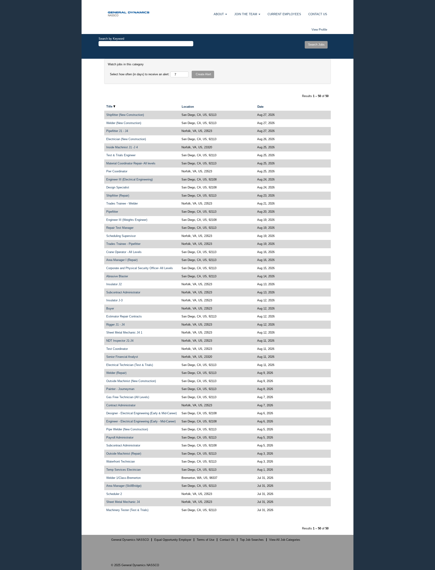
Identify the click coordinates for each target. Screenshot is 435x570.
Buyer (110, 308)
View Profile (319, 29)
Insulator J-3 (114, 300)
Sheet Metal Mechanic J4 (123, 502)
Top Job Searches (252, 539)
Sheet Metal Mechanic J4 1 (124, 332)
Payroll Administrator (119, 437)
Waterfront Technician (120, 461)
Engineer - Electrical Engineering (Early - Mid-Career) (141, 421)
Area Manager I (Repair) (122, 260)
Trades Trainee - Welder (122, 203)
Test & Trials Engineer (120, 155)
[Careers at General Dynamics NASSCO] (129, 14)
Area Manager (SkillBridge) (123, 485)
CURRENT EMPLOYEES (284, 14)
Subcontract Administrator (123, 292)
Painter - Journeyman (120, 389)
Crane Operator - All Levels (124, 252)
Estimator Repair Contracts (124, 316)
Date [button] (260, 106)
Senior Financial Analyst (122, 356)
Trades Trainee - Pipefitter (123, 244)
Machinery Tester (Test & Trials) (127, 510)
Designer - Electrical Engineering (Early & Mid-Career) (141, 413)
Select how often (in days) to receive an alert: (139, 74)
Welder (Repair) (116, 373)
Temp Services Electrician (123, 469)
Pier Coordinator (116, 171)
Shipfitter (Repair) (117, 195)
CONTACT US (317, 14)
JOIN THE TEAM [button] (246, 14)
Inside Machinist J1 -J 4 (122, 147)
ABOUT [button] (219, 14)
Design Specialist (117, 187)
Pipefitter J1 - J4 (117, 131)
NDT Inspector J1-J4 (119, 340)
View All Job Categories (284, 539)
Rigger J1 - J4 (115, 324)
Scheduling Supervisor (121, 236)
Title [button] (109, 106)
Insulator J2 (114, 284)
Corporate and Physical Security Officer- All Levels (139, 268)
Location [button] (188, 106)
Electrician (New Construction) (126, 139)
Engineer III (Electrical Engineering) (129, 179)
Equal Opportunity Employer (172, 539)
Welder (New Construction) (123, 123)
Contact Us (227, 539)
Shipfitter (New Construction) (125, 115)
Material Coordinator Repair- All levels (130, 163)
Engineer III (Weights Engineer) (126, 220)
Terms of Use (205, 539)
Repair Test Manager (119, 227)
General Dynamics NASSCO (130, 539)
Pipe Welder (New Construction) (127, 429)
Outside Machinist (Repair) (123, 453)
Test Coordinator (117, 349)
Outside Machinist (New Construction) (131, 381)
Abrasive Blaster (117, 276)
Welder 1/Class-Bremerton (123, 478)
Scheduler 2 (114, 494)
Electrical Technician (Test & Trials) (129, 365)
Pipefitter (112, 211)
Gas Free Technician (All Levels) (127, 397)
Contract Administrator (120, 405)
